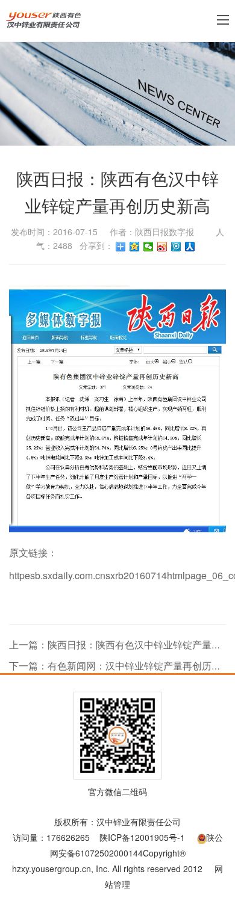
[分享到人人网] (190, 246)
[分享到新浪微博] (162, 246)
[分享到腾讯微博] (176, 246)
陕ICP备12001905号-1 (142, 837)
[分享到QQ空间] (135, 246)
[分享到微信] (148, 246)
